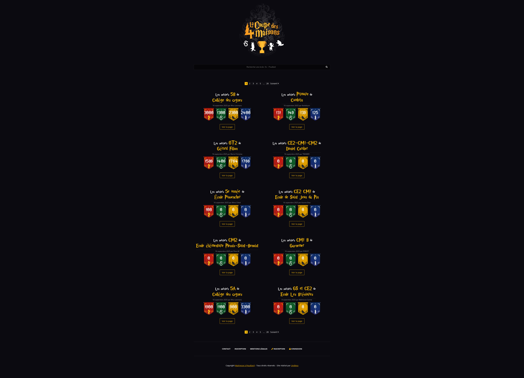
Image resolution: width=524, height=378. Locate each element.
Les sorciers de (227, 97)
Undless (294, 365)
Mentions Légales (258, 349)
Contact (226, 349)
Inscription (240, 349)
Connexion (296, 349)
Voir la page (227, 127)
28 (267, 83)
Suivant (274, 83)
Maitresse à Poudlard (245, 365)
